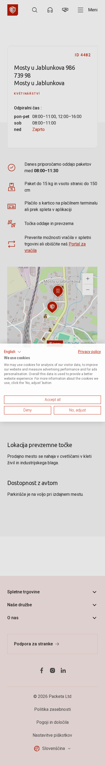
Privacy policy (89, 351)
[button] (12, 351)
